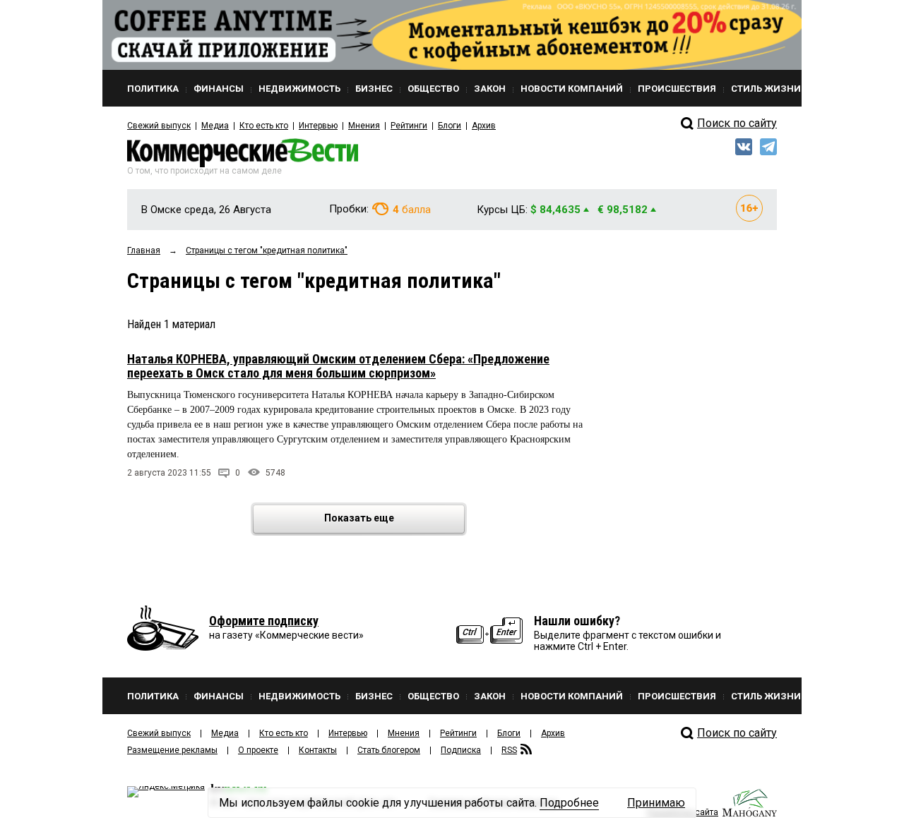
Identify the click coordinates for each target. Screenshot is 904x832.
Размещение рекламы (172, 750)
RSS (509, 750)
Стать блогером (388, 750)
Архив (484, 126)
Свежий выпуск (159, 126)
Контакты (318, 750)
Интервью (318, 126)
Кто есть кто (263, 126)
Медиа (215, 126)
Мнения (364, 126)
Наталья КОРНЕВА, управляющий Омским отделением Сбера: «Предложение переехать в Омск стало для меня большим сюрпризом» (338, 365)
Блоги (449, 126)
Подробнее (569, 802)
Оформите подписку (264, 620)
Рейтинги (409, 126)
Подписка (461, 750)
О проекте (258, 750)
